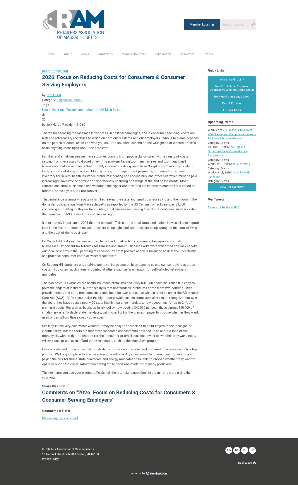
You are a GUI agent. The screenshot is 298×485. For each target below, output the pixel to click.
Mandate (81, 110)
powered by (138, 473)
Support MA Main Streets (105, 110)
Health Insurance (54, 110)
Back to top (245, 462)
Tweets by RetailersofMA (224, 207)
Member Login (200, 24)
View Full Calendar (232, 187)
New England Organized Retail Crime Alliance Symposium (227, 151)
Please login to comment (60, 418)
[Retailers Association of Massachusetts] (74, 39)
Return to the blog (55, 71)
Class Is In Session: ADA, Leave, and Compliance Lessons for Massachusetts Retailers (232, 134)
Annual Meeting (240, 164)
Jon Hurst (54, 95)
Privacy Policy (50, 459)
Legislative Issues (69, 100)
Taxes (70, 110)
